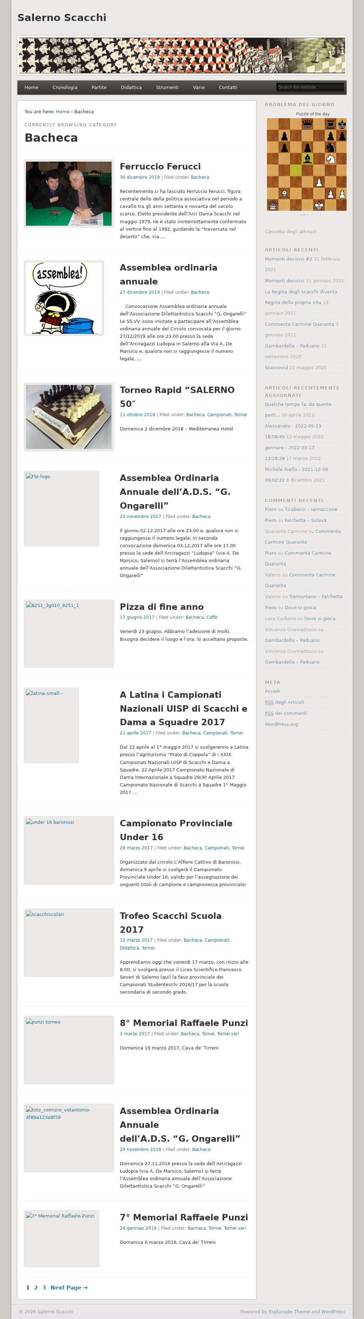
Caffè (212, 617)
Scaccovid (276, 367)
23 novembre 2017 (140, 516)
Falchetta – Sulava (306, 520)
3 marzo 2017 (135, 1033)
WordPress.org (281, 724)
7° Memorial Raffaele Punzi (184, 1218)
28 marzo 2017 (136, 848)
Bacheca (200, 177)
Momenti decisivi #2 (288, 259)
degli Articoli (284, 702)
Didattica (131, 87)
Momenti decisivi (284, 280)
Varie (199, 87)
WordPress (333, 1311)
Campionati (219, 414)
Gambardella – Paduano (292, 346)
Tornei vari (228, 1033)
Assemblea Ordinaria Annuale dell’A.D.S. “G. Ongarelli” (175, 492)
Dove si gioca (300, 607)
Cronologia (65, 87)
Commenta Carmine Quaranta (299, 324)
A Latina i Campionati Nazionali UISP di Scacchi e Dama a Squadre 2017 (183, 709)
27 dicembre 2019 (140, 292)
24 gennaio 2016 (138, 1228)
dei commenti (286, 713)
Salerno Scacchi (62, 17)
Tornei (240, 414)
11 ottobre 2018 (137, 414)
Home (31, 87)
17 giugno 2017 (137, 617)
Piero (271, 509)
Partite (99, 87)
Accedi (272, 691)
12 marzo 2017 (136, 940)
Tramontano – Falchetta (316, 596)
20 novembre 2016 (140, 1149)
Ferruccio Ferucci (160, 167)
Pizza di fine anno (162, 607)
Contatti (228, 87)
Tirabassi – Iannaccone (311, 509)
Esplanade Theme (289, 1311)
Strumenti (167, 87)
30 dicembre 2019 (140, 177)
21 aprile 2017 (135, 733)
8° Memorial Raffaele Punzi (184, 1023)
